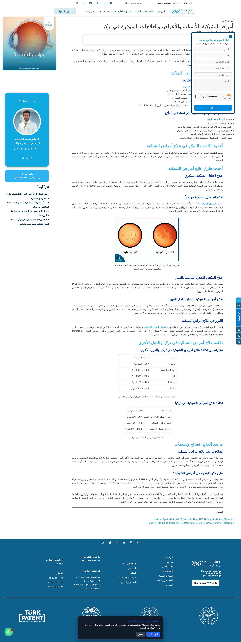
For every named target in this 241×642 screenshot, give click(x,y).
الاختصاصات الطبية (144, 11)
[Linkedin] (90, 3)
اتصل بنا (92, 11)
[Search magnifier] (126, 3)
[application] (116, 11)
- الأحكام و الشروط (128, 582)
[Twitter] (77, 3)
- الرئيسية (169, 557)
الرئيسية (161, 11)
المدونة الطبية (124, 11)
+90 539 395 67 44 (55, 582)
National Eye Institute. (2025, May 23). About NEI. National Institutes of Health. (192, 519)
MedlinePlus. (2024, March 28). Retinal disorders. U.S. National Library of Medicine (190, 523)
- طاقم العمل (168, 566)
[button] (65, 11)
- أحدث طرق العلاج (165, 580)
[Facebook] (97, 3)
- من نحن (169, 562)
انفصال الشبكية (208, 203)
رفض (140, 634)
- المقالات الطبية (166, 576)
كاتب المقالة (27, 101)
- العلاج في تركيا (129, 563)
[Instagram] (131, 542)
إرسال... (213, 107)
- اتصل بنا (169, 585)
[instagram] (104, 3)
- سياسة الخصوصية (128, 577)
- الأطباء (133, 573)
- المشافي (132, 568)
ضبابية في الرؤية (215, 119)
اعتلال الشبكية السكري (155, 327)
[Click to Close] (230, 36)
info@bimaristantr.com (91, 560)
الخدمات (107, 11)
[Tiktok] (84, 3)
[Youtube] (111, 3)
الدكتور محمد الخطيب (223, 31)
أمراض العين (227, 21)
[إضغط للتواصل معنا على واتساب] (9, 632)
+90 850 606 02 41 (55, 586)
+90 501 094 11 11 (55, 578)
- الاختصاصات (168, 571)
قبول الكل (153, 634)
